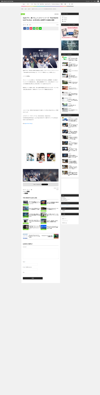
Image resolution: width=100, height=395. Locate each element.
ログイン (63, 216)
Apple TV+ (26, 193)
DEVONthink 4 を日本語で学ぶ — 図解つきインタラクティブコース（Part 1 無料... (73, 138)
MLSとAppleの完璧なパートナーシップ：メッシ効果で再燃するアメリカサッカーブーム (35, 202)
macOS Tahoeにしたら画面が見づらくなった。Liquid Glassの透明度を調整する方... (73, 120)
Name (24, 261)
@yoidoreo (38, 184)
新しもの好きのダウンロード (65, 199)
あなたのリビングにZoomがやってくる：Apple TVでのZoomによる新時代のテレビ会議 (52, 227)
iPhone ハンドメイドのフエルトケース (73, 71)
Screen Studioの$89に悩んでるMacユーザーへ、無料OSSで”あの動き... (73, 144)
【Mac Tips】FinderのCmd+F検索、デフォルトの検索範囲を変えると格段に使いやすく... (73, 65)
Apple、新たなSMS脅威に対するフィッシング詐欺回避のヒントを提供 (35, 209)
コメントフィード (65, 220)
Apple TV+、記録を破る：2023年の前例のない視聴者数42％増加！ (52, 221)
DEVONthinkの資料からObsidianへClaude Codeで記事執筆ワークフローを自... (73, 156)
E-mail (24, 267)
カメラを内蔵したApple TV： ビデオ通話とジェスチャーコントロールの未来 (52, 215)
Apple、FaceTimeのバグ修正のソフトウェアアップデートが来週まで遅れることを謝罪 (73, 59)
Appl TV (23, 14)
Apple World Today (28, 123)
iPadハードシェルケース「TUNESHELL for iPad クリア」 (73, 89)
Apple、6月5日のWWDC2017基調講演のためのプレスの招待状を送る (72, 94)
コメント (29, 189)
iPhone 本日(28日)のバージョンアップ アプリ (73, 110)
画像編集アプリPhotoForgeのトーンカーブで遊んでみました (73, 83)
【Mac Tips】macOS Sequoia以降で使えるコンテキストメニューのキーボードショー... (72, 77)
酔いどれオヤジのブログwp (7, 1)
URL (23, 272)
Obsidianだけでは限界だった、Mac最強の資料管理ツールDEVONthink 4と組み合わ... (73, 162)
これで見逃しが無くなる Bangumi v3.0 (72, 106)
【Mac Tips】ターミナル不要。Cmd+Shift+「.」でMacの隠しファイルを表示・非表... (72, 150)
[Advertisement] (40, 39)
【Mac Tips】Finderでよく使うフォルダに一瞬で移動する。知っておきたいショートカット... (73, 126)
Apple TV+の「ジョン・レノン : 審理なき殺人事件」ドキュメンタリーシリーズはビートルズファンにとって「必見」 (35, 227)
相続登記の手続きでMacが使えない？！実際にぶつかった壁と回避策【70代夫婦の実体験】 (72, 174)
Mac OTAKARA (63, 198)
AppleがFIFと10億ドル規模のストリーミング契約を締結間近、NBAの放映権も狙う (35, 215)
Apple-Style (63, 197)
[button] (98, 1)
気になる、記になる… (64, 200)
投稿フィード (64, 218)
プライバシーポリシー (65, 205)
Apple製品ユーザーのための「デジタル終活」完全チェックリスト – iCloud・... (72, 167)
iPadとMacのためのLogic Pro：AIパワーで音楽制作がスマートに (52, 209)
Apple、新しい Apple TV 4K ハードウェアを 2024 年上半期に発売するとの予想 (34, 221)
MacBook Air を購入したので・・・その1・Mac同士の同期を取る (73, 100)
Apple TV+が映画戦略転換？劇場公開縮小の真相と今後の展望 (52, 203)
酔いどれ (25, 24)
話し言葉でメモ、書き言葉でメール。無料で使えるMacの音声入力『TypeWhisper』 (72, 132)
